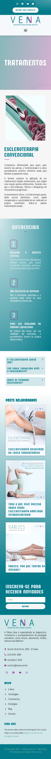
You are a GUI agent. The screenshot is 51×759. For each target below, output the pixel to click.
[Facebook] (22, 3)
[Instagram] (17, 3)
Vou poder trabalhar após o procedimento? (23, 370)
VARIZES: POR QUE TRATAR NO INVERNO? (26, 568)
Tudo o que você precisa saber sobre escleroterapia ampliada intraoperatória (25, 509)
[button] (25, 30)
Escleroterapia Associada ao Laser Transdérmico (26, 451)
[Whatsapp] (26, 672)
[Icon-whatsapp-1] (32, 3)
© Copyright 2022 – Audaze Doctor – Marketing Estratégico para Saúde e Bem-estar (25, 750)
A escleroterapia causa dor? (21, 361)
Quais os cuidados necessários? (18, 381)
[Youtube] (27, 3)
